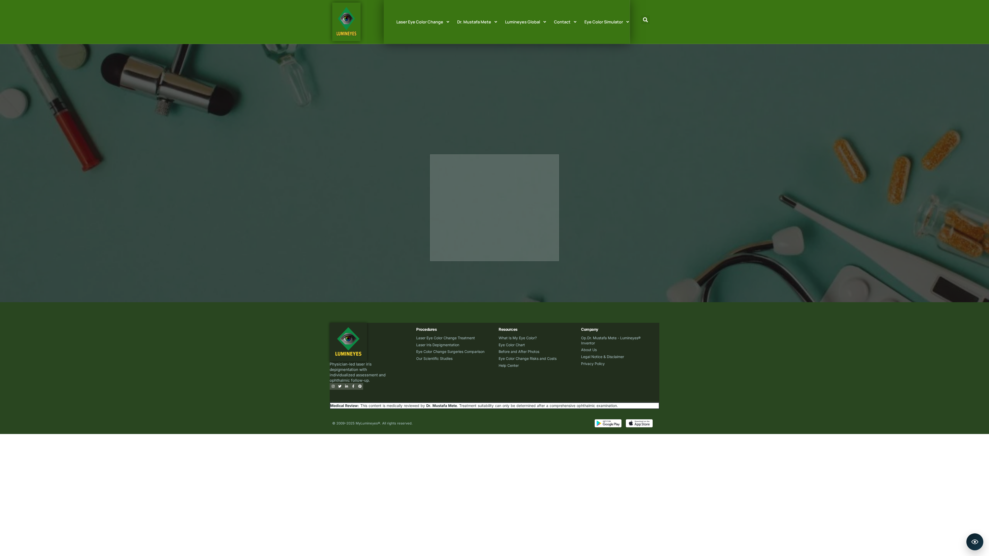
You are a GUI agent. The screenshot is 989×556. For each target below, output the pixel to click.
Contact (562, 22)
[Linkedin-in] (346, 386)
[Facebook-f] (353, 386)
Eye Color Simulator (603, 22)
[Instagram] (333, 386)
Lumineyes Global (522, 22)
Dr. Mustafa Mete (474, 22)
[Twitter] (339, 386)
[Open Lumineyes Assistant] (974, 541)
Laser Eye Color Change (419, 22)
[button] (645, 19)
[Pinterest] (359, 386)
